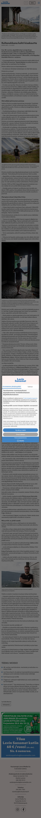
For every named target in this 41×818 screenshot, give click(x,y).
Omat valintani (20, 434)
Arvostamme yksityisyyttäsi (12, 386)
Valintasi (30, 386)
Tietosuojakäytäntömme (20, 438)
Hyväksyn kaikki (20, 430)
